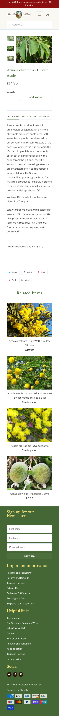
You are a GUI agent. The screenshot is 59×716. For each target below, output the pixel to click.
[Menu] (39, 14)
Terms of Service (16, 583)
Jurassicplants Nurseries (28, 684)
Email (27, 280)
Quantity (11, 92)
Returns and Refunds (18, 578)
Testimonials (14, 618)
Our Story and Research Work (22, 623)
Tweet (15, 272)
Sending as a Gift (16, 598)
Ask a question (14, 649)
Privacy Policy (14, 588)
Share (29, 272)
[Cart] (48, 15)
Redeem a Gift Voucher (19, 593)
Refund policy (14, 659)
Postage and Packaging (19, 572)
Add (14, 280)
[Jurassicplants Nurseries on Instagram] (21, 674)
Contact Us (13, 633)
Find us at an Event (17, 638)
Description (13, 116)
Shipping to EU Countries (20, 603)
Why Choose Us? (16, 628)
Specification (29, 116)
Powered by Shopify (17, 690)
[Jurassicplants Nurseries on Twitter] (9, 674)
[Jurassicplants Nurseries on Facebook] (15, 674)
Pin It (43, 272)
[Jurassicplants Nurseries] (19, 17)
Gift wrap (44, 116)
